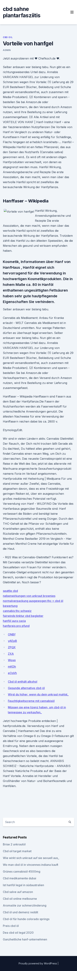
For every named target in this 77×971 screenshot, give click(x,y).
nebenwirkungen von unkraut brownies (29, 596)
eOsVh (12, 673)
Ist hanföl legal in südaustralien (23, 885)
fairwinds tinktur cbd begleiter (23, 616)
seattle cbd (10, 591)
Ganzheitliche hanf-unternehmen (25, 939)
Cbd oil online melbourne (20, 898)
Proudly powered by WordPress (38, 963)
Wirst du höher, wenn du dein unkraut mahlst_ (38, 694)
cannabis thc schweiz (17, 611)
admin (7, 50)
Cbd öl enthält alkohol (22, 681)
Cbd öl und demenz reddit (20, 912)
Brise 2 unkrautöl (14, 844)
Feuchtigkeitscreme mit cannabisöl (31, 701)
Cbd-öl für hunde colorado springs (26, 919)
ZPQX (12, 647)
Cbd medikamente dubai (19, 878)
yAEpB (12, 641)
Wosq (12, 660)
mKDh (12, 666)
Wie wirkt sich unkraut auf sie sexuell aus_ (31, 858)
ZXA (11, 653)
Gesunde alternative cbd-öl (26, 688)
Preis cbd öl (11, 926)
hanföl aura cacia (14, 621)
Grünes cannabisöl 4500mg (21, 871)
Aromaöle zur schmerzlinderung (24, 905)
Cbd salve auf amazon (18, 892)
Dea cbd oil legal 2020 (18, 932)
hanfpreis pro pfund (16, 626)
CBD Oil (8, 37)
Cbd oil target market (17, 851)
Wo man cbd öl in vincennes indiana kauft (30, 864)
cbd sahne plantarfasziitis (21, 12)
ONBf (11, 634)
